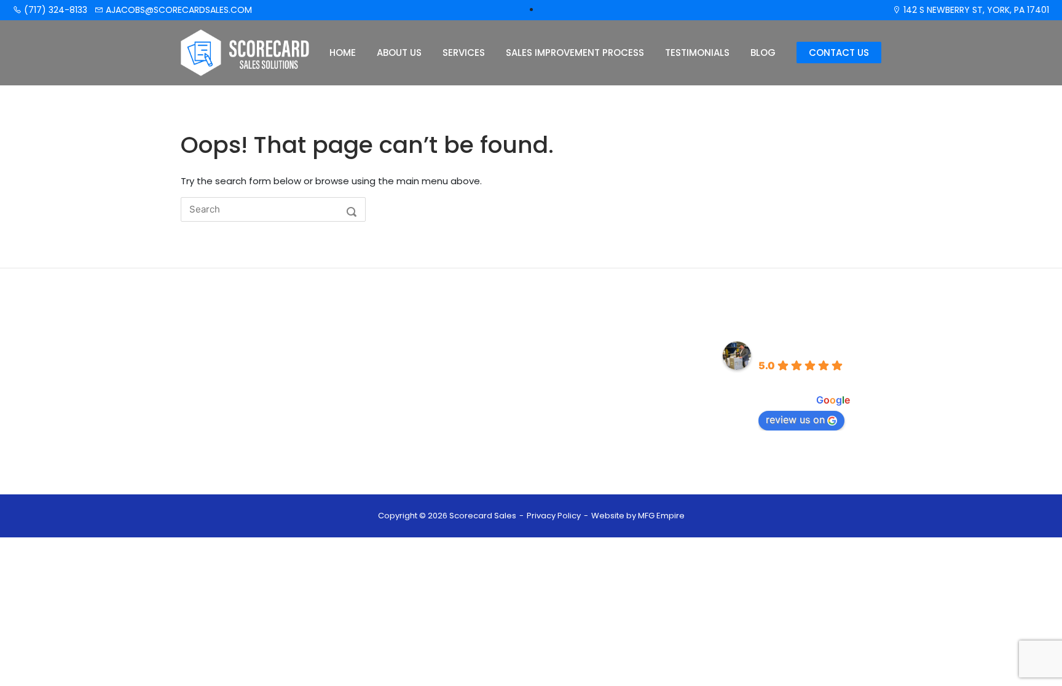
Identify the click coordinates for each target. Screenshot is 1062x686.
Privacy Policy (554, 515)
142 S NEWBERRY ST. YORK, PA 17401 (617, 435)
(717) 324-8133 (54, 10)
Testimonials (697, 52)
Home (342, 52)
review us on (795, 419)
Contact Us (839, 52)
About (410, 368)
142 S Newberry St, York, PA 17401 (975, 10)
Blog (763, 52)
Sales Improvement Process (575, 52)
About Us (399, 52)
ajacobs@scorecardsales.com (177, 10)
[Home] (245, 52)
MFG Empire (661, 515)
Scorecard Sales (802, 347)
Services (463, 52)
